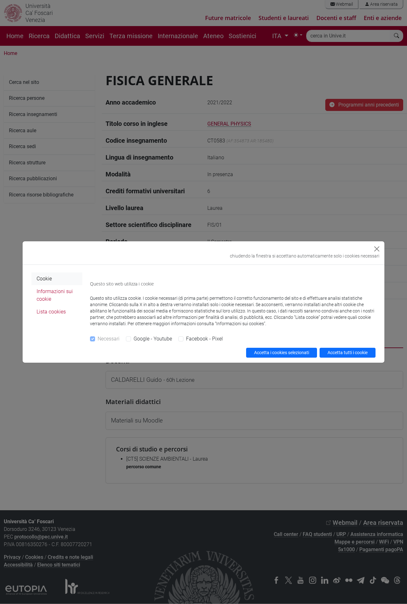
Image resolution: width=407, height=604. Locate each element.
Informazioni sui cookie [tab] (55, 295)
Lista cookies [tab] (51, 312)
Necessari (109, 339)
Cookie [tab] (44, 279)
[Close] (377, 249)
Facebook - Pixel (204, 339)
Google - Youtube (153, 339)
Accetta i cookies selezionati (281, 352)
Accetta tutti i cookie (348, 352)
